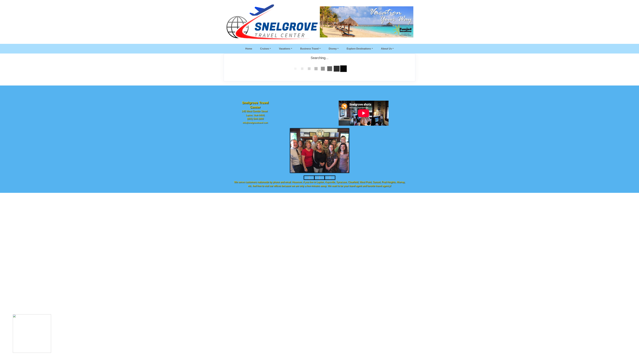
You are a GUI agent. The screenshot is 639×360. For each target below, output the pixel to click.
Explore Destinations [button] (359, 48)
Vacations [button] (284, 48)
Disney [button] (333, 48)
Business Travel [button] (309, 48)
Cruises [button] (264, 48)
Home (248, 48)
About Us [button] (386, 48)
